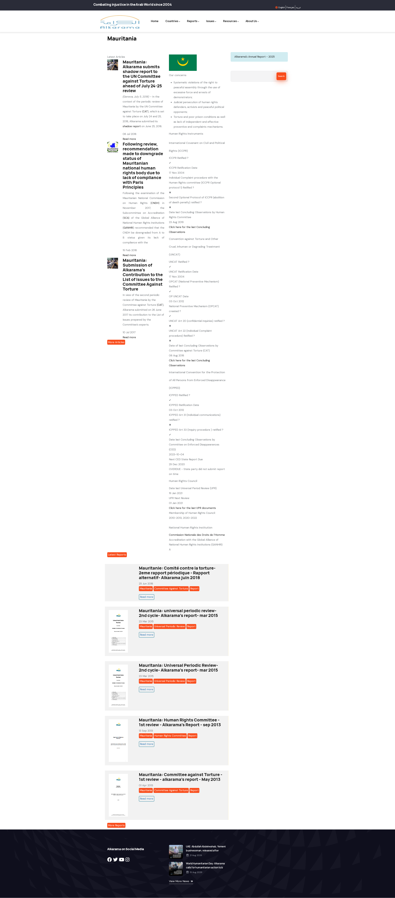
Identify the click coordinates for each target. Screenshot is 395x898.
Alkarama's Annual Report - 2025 (254, 56)
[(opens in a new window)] (109, 860)
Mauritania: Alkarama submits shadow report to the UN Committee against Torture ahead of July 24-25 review (142, 76)
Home (154, 21)
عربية (298, 7)
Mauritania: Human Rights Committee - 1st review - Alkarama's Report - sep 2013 (180, 722)
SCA (126, 217)
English (282, 7)
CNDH (155, 203)
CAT (145, 111)
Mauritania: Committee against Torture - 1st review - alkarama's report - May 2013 (180, 777)
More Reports (116, 825)
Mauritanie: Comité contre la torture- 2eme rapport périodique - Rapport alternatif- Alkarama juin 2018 (177, 572)
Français (290, 7)
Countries (171, 21)
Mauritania (146, 588)
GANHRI (128, 227)
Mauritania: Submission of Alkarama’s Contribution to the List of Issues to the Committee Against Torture (143, 274)
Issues (210, 21)
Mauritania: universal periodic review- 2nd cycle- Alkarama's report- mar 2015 (178, 613)
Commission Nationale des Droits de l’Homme (197, 535)
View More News (179, 881)
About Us (251, 21)
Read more (129, 139)
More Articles (116, 342)
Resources (230, 21)
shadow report (132, 126)
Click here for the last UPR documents (192, 508)
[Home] (119, 22)
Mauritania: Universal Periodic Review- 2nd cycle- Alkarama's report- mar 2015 (178, 667)
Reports (192, 21)
